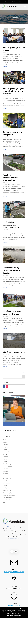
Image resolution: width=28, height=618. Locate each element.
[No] (26, 612)
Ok (8, 615)
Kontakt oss (14, 424)
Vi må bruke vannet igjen (14, 352)
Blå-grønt (5, 447)
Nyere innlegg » (21, 372)
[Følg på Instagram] (7, 386)
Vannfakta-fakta (7, 500)
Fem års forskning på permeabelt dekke (12, 312)
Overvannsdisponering (8, 476)
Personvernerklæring (16, 615)
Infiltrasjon (5, 461)
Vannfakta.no (8, 527)
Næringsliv (5, 473)
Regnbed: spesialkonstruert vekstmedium (10, 177)
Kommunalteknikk (7, 466)
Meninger (5, 471)
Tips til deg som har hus (9, 495)
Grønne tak (6, 459)
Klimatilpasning (7, 464)
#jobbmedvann (7, 439)
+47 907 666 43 (14, 605)
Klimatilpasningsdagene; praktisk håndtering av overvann (14, 91)
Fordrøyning (6, 454)
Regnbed (5, 485)
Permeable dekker (7, 478)
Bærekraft (5, 444)
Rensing (5, 488)
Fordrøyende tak (7, 451)
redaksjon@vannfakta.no (16, 1)
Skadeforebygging (7, 492)
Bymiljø (5, 449)
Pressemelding (6, 483)
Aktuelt (4, 442)
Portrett (5, 480)
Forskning (5, 456)
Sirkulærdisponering (8, 490)
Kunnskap (5, 468)
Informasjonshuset (14, 538)
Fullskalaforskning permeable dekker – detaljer (11, 270)
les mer (5, 66)
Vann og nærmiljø (7, 497)
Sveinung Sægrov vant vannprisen (12, 133)
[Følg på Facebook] (4, 386)
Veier (4, 502)
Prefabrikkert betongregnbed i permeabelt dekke (11, 225)
